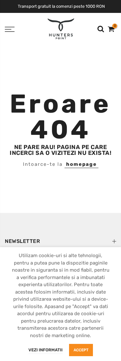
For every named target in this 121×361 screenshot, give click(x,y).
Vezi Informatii (45, 349)
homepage (81, 164)
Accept (81, 350)
